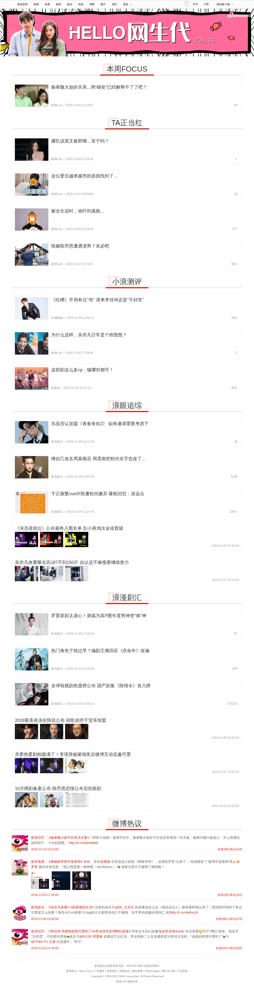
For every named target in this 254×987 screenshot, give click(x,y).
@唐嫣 (105, 862)
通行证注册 (168, 970)
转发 (223, 849)
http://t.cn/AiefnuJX (184, 912)
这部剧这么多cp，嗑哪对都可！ (82, 369)
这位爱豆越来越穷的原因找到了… (84, 175)
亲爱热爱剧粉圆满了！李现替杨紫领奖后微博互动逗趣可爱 (73, 754)
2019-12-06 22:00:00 (45, 919)
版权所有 (132, 981)
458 (234, 668)
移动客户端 (223, 4)
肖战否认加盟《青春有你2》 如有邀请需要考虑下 (100, 423)
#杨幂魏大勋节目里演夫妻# (69, 838)
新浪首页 (22, 4)
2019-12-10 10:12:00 (45, 849)
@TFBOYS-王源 (43, 942)
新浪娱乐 (20, 913)
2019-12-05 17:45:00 (45, 894)
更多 (125, 4)
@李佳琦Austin (173, 931)
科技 (80, 4)
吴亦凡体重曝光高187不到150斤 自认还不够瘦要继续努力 (72, 562)
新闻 (36, 4)
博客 (92, 4)
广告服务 (99, 970)
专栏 (114, 4)
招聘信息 (124, 970)
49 (235, 105)
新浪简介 (71, 970)
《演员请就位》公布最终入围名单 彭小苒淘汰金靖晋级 (69, 528)
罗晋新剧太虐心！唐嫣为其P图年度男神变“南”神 (98, 615)
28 (235, 441)
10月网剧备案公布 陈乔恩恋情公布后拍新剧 (58, 788)
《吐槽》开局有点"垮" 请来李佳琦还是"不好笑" (97, 299)
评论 (234, 264)
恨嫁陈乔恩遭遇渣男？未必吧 (80, 245)
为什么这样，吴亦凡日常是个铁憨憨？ (89, 334)
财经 (58, 4)
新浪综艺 (20, 843)
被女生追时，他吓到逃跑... (77, 210)
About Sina (85, 970)
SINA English (152, 970)
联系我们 (112, 970)
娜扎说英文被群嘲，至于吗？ (80, 140)
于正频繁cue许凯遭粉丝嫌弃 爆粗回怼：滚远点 (97, 493)
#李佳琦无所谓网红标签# (112, 931)
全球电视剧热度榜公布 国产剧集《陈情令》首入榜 (101, 685)
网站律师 (137, 970)
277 (234, 229)
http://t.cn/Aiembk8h (83, 843)
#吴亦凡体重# (59, 907)
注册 (206, 4)
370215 (232, 703)
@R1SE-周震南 (91, 936)
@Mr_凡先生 (124, 907)
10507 (233, 511)
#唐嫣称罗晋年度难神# (66, 862)
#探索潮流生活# (82, 907)
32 (235, 194)
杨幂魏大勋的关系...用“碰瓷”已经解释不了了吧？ (99, 87)
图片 (103, 4)
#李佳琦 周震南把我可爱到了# (71, 931)
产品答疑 (182, 970)
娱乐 (69, 4)
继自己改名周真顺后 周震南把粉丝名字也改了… (98, 458)
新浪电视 (20, 867)
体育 (47, 4)
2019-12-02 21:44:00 (45, 948)
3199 (234, 476)
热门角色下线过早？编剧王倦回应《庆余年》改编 (100, 650)
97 (235, 633)
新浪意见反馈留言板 (106, 965)
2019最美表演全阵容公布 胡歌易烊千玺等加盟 (60, 720)
